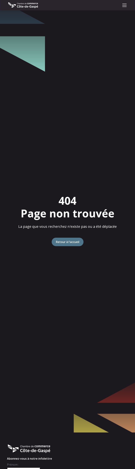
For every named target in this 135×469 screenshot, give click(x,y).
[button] (124, 5)
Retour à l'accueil (67, 242)
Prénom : (13, 465)
